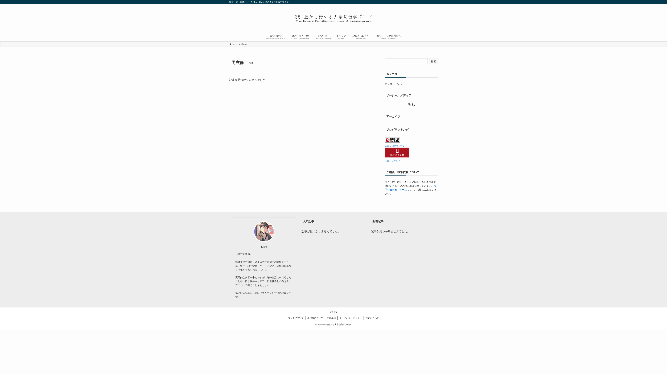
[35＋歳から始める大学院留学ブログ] (333, 18)
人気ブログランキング (396, 145)
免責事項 (331, 317)
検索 (433, 61)
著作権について (315, 317)
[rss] (413, 105)
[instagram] (409, 105)
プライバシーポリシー (350, 317)
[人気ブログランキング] (392, 141)
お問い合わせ (372, 317)
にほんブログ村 (393, 160)
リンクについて (296, 317)
